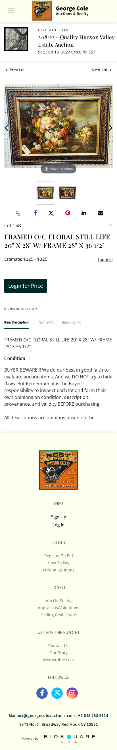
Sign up (58, 516)
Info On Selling (59, 600)
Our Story (58, 652)
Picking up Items (58, 570)
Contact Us (58, 645)
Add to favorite (109, 226)
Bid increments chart (20, 308)
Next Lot (100, 69)
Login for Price (25, 285)
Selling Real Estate (58, 615)
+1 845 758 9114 (93, 716)
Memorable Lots (58, 659)
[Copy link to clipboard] (18, 213)
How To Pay (58, 562)
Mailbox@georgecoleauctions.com (42, 716)
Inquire (105, 259)
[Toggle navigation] (11, 11)
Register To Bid (58, 555)
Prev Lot (17, 69)
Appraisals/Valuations (58, 607)
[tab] (16, 324)
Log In (58, 524)
